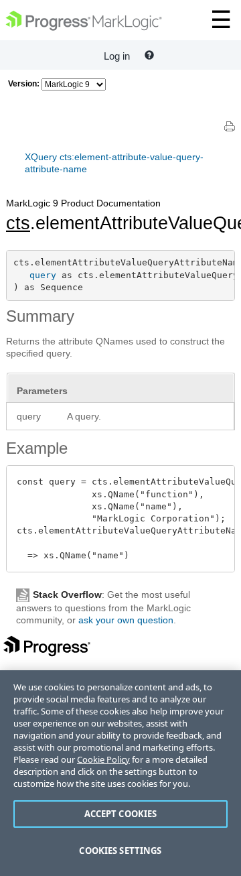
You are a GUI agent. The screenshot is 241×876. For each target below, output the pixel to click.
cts (18, 223)
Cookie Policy (103, 759)
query (42, 275)
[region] (120, 773)
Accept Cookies (120, 814)
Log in (117, 56)
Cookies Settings (120, 850)
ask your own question (125, 620)
